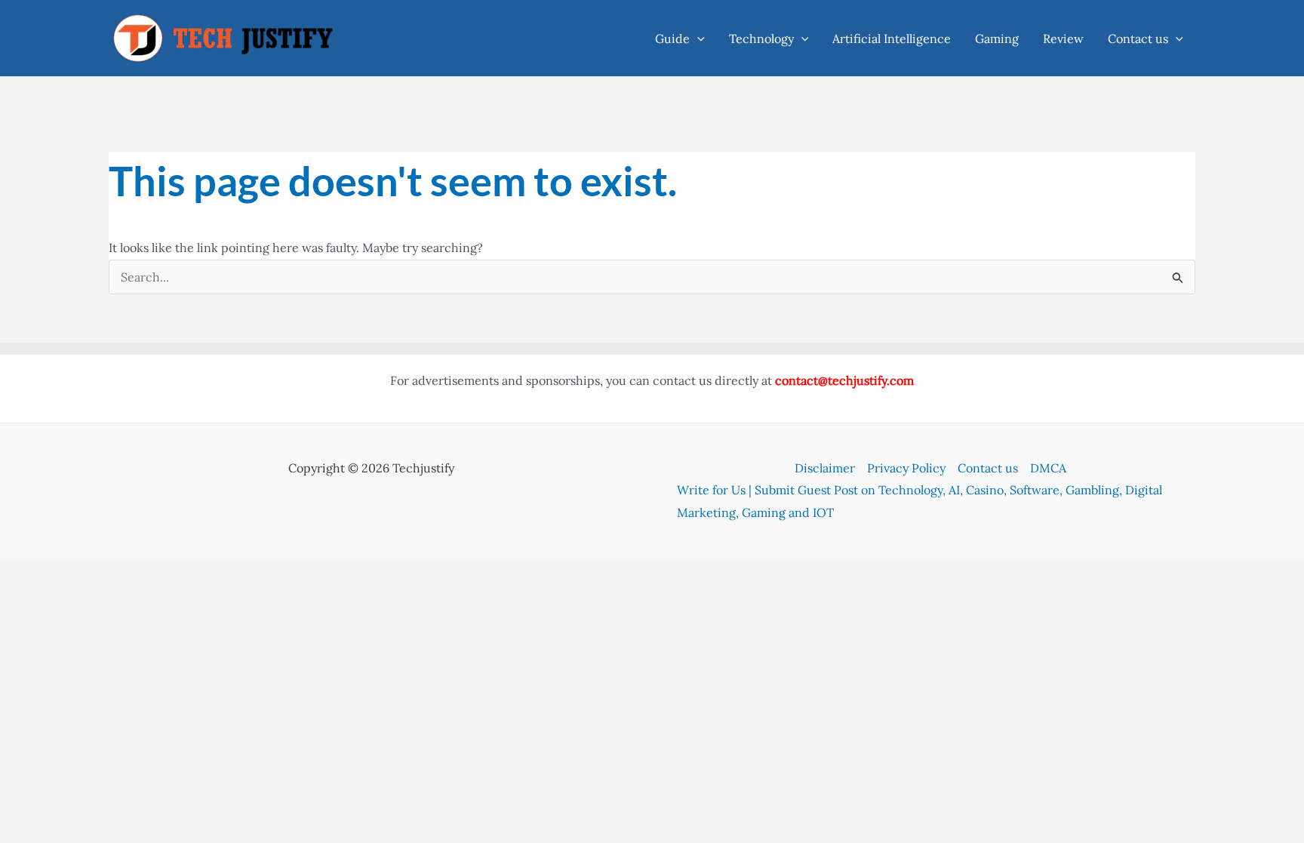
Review (1063, 38)
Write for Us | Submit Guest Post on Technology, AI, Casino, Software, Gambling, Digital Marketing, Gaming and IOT (919, 501)
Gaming (997, 38)
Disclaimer (825, 467)
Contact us (1138, 38)
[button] (697, 38)
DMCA (1048, 467)
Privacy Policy (906, 467)
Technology (761, 38)
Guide (672, 38)
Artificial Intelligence (891, 38)
